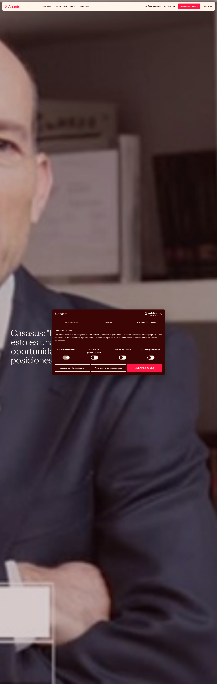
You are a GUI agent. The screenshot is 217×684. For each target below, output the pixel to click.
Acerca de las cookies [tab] (146, 322)
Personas (46, 6)
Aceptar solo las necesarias (72, 368)
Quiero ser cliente (189, 6)
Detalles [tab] (108, 322)
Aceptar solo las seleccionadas (108, 368)
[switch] (94, 358)
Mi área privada (153, 6)
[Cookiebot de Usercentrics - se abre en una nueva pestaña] (146, 314)
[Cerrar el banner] (161, 314)
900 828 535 (169, 6)
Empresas (84, 6)
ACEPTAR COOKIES (144, 368)
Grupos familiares (65, 6)
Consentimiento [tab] (71, 322)
